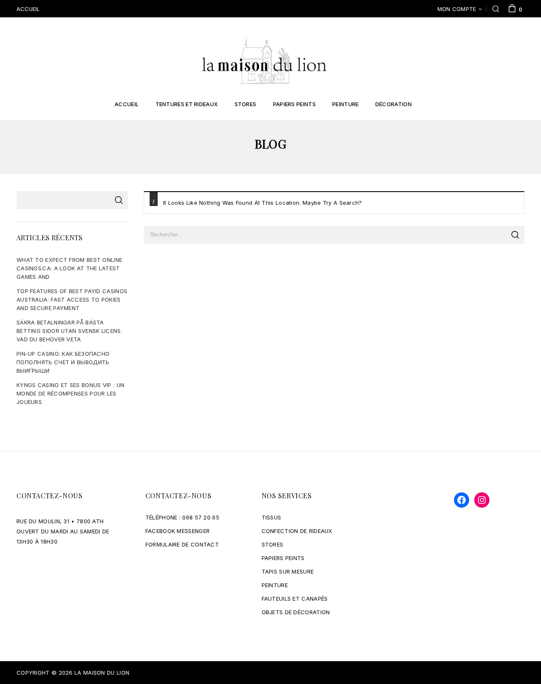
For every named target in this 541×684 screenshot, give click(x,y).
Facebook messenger (177, 530)
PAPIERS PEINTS (283, 558)
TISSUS (271, 517)
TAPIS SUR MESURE (288, 571)
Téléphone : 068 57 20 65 (182, 517)
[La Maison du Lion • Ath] (264, 60)
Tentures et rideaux (187, 104)
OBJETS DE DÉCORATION (296, 612)
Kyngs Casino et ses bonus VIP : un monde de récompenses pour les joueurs (70, 393)
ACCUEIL (28, 8)
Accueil (127, 104)
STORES (273, 544)
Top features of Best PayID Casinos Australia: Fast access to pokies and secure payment (71, 299)
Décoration (393, 104)
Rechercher (118, 200)
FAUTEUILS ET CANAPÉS (295, 598)
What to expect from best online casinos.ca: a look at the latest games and (69, 268)
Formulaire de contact (182, 544)
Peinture (345, 104)
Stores (246, 104)
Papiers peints (294, 104)
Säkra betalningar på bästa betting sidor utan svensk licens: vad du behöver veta (69, 331)
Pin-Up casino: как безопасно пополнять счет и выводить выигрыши (62, 362)
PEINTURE (275, 585)
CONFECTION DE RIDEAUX (297, 530)
